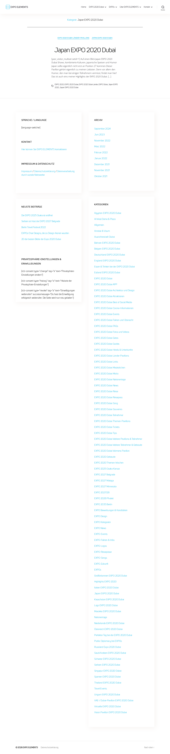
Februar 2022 (101, 152)
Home (83, 7)
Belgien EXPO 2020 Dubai (107, 248)
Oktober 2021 (100, 176)
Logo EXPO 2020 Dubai (106, 605)
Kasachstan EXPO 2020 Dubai (109, 599)
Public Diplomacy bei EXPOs (108, 641)
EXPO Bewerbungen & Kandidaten (110, 510)
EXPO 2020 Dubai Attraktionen (109, 296)
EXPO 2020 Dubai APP (105, 284)
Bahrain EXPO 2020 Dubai (107, 242)
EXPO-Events (100, 534)
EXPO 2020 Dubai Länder (88, 84)
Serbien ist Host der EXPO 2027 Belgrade (40, 221)
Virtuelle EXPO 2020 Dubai (107, 706)
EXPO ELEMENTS (30, 747)
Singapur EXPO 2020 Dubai (107, 670)
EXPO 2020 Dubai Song (106, 403)
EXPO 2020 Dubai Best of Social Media (113, 302)
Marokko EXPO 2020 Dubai (107, 611)
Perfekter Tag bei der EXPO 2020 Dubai (113, 635)
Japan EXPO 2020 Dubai (102, 38)
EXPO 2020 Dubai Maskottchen (109, 367)
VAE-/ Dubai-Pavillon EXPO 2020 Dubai (113, 700)
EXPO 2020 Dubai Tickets (106, 427)
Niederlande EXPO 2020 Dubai (109, 623)
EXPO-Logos (100, 546)
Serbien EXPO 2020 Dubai (107, 664)
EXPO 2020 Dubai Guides (106, 343)
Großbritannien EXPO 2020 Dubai (110, 575)
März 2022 (99, 146)
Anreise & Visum (102, 231)
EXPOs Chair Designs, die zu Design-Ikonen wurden (45, 233)
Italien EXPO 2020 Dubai (106, 587)
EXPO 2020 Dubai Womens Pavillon (112, 450)
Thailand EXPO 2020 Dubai (107, 682)
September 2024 (102, 128)
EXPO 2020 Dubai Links (106, 361)
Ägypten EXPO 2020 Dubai (107, 213)
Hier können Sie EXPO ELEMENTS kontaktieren (44, 149)
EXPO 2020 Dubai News (106, 385)
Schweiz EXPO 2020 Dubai (107, 659)
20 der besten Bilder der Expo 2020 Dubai (41, 239)
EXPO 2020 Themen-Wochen (109, 462)
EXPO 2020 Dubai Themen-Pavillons (112, 421)
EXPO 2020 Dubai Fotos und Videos (111, 332)
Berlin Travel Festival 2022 (33, 227)
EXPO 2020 (59, 84)
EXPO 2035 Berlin (103, 504)
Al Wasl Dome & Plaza (105, 219)
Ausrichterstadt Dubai (104, 236)
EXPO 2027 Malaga (104, 480)
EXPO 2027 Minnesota (105, 486)
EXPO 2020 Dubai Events (106, 314)
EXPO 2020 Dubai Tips (105, 433)
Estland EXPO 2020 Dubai (107, 272)
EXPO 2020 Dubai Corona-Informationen (113, 308)
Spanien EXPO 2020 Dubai (107, 676)
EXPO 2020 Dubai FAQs (106, 326)
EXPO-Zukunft (101, 563)
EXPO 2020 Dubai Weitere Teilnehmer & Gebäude (118, 445)
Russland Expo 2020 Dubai (107, 647)
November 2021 (102, 170)
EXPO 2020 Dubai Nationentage (109, 379)
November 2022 (102, 140)
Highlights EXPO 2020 (105, 581)
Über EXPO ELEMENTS (129, 7)
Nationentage (100, 617)
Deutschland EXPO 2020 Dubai (109, 254)
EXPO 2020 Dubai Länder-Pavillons (73, 38)
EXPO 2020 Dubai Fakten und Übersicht (113, 320)
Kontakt (147, 7)
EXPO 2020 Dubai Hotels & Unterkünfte (113, 349)
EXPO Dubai (103, 84)
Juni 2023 (99, 134)
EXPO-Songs (100, 557)
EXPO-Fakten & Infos (104, 540)
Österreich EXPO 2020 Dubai (108, 629)
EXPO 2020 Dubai (96, 7)
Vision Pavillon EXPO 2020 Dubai (110, 712)
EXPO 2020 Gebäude (104, 456)
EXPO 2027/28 (102, 492)
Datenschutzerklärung (44, 171)
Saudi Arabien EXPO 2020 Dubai (110, 653)
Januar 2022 (100, 158)
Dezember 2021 (102, 164)
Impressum (27, 171)
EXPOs (112, 7)
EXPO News (100, 528)
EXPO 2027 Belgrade (104, 474)
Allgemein (99, 225)
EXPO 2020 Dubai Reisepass (108, 397)
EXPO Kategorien (102, 522)
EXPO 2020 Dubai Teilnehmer (108, 415)
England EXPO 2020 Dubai (107, 260)
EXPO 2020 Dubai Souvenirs (108, 409)
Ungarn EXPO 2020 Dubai (107, 694)
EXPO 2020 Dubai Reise (106, 391)
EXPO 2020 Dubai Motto (106, 373)
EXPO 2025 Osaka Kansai (107, 468)
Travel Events (100, 688)
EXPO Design (100, 516)
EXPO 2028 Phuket (104, 498)
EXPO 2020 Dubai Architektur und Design (114, 290)
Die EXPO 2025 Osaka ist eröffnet (37, 215)
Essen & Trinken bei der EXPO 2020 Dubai (114, 266)
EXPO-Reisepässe (103, 552)
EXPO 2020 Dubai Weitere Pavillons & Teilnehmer (118, 439)
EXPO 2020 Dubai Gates (106, 338)
